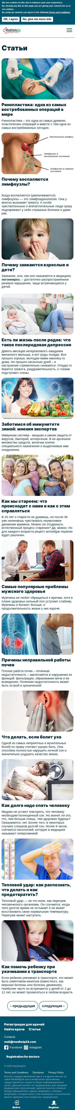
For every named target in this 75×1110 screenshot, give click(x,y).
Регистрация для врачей (24, 1024)
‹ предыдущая (22, 1006)
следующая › (53, 1006)
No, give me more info (37, 19)
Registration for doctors (22, 1056)
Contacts (9, 1036)
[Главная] (12, 32)
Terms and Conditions (16, 1072)
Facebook (16, 1047)
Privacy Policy (56, 1072)
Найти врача (14, 1029)
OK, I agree (10, 19)
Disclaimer (38, 1072)
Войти (16, 1107)
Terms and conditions (59, 12)
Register (54, 1107)
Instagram (35, 1047)
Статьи (34, 1029)
